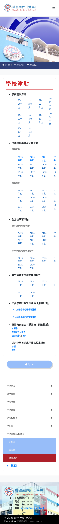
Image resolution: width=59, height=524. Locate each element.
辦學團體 (29, 394)
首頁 (7, 65)
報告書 (12, 450)
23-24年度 (32, 192)
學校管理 (29, 410)
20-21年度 (20, 199)
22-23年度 (44, 192)
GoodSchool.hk (35, 521)
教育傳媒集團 (22, 521)
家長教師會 (29, 418)
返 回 (14, 465)
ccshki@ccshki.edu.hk (32, 508)
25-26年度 (20, 158)
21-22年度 (20, 166)
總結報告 (16, 336)
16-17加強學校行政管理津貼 (24, 309)
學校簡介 (29, 386)
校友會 (29, 426)
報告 (14, 350)
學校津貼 (13, 457)
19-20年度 (32, 266)
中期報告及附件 (19, 332)
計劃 (14, 346)
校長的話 (11, 402)
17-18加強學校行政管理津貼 (24, 317)
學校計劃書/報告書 (30, 434)
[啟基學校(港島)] (20, 8)
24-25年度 (32, 158)
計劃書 (12, 442)
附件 (25, 336)
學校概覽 (19, 65)
